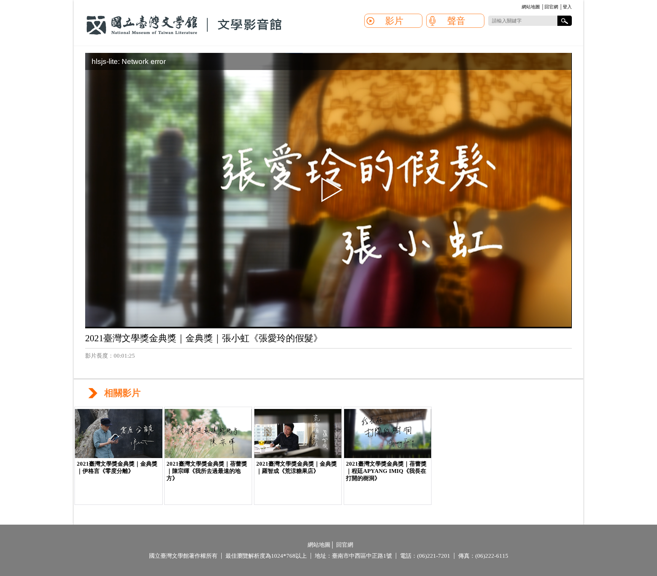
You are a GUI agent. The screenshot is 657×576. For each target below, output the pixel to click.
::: (520, 7)
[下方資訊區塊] (305, 545)
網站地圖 (531, 7)
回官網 (551, 7)
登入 (567, 7)
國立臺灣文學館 (184, 25)
